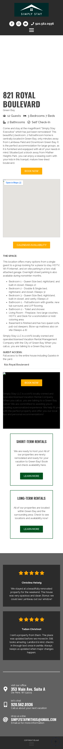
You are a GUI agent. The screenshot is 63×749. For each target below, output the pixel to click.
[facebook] (11, 23)
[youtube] (25, 23)
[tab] (16, 364)
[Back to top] (55, 741)
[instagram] (18, 23)
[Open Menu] (31, 30)
